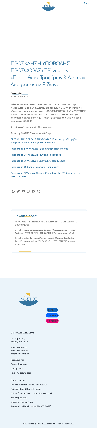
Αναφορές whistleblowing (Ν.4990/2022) (31, 406)
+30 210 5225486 (19, 350)
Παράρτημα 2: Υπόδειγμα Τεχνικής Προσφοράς (36, 155)
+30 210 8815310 (19, 347)
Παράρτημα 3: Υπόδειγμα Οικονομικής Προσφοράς (38, 161)
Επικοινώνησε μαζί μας (22, 402)
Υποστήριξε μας (19, 397)
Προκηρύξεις (16, 93)
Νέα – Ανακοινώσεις (21, 373)
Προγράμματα (18, 380)
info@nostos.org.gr (20, 353)
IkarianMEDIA (68, 424)
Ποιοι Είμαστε (17, 360)
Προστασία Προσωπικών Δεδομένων (29, 384)
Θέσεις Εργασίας (19, 364)
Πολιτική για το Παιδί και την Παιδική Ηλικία (32, 393)
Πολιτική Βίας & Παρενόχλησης (26, 389)
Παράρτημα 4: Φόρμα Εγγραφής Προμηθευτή (35, 167)
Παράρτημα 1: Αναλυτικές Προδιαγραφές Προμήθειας (39, 148)
